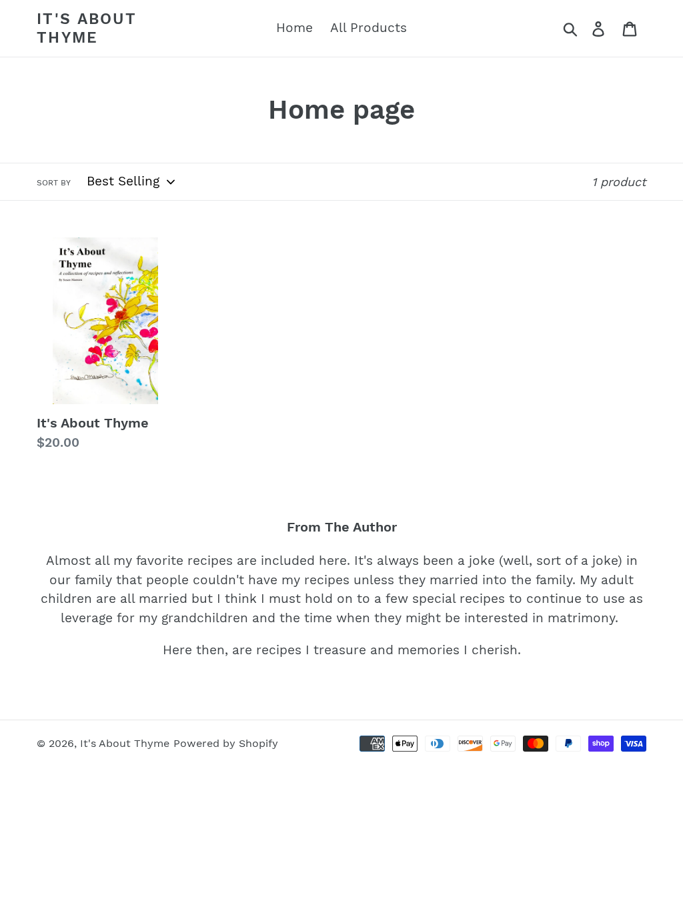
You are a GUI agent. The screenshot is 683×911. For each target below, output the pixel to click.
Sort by (54, 182)
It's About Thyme (87, 28)
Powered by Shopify (225, 743)
